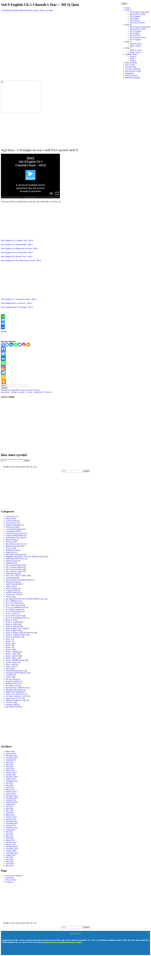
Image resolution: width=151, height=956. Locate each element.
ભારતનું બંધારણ (12, 679)
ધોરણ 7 (133, 59)
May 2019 (9, 866)
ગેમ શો (29, 10)
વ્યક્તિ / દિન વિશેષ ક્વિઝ (15, 694)
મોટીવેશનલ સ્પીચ (12, 683)
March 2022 (10, 815)
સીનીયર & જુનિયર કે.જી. (16, 700)
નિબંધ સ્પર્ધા (10, 667)
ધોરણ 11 (128, 42)
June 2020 (9, 859)
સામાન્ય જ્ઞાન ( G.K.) (14, 698)
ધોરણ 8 (133, 61)
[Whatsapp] (15, 345)
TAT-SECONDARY (133, 69)
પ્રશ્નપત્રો (9, 675)
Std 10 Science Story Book (140, 27)
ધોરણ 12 (128, 48)
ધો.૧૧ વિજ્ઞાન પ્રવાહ (13, 609)
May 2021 (9, 836)
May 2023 (9, 785)
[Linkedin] (11, 345)
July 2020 (9, 857)
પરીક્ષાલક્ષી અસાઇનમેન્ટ (15, 671)
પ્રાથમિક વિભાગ (131, 54)
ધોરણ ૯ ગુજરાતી (12, 656)
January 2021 (11, 844)
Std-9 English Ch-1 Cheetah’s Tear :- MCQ (17, 240)
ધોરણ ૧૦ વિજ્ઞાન (12, 631)
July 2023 (9, 783)
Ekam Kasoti (10, 527)
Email (3, 385)
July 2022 (9, 806)
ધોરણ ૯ (36, 10)
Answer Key (10, 516)
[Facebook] (75, 323)
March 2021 (10, 840)
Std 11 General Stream (14, 565)
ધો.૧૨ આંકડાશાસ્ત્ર (13, 612)
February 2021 (11, 842)
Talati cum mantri (12, 573)
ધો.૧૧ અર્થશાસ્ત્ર (12, 601)
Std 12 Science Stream (14, 571)
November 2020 (12, 849)
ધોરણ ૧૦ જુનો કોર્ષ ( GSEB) (16, 628)
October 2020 (11, 851)
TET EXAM (130, 65)
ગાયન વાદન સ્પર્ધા (12, 595)
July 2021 (9, 832)
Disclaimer (10, 878)
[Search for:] (12, 460)
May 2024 (9, 766)
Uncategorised (11, 578)
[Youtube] (12, 950)
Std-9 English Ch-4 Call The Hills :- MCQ (17, 252)
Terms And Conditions (14, 876)
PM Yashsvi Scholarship (15, 554)
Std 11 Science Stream (14, 567)
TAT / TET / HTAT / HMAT (16, 576)
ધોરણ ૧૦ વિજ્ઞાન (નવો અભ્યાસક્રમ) (20, 633)
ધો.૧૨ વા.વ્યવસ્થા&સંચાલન (16, 618)
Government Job (12, 531)
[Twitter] (7, 345)
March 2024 (10, 770)
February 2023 (11, 792)
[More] (28, 345)
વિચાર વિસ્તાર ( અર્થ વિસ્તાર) (17, 688)
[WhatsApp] (75, 316)
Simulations (129, 73)
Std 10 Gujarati (135, 31)
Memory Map (11, 540)
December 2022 (12, 796)
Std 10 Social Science (138, 37)
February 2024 (11, 773)
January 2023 (11, 794)
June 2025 (9, 762)
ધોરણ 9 (128, 10)
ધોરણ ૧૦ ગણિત (12, 624)
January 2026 (11, 754)
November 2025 (12, 758)
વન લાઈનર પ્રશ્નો (12, 686)
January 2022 (11, 819)
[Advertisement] (75, 130)
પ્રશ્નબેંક (8, 677)
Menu (124, 4)
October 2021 (11, 825)
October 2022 (11, 800)
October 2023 (11, 779)
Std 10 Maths (135, 33)
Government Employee (14, 529)
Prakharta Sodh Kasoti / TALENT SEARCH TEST (25, 557)
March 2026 (10, 751)
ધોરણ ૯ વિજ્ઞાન (11, 658)
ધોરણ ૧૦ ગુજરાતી (12, 626)
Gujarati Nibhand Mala (14, 535)
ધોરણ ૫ (9, 641)
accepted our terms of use (51, 942)
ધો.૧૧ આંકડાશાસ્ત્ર (13, 603)
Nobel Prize (10, 552)
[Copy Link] (3, 377)
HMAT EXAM (131, 63)
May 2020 (9, 861)
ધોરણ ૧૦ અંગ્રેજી (13, 622)
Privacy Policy (11, 880)
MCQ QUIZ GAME (137, 14)
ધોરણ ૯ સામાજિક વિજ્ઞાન (15, 660)
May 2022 (9, 811)
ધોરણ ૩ (9, 639)
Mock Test (10, 542)
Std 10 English (135, 40)
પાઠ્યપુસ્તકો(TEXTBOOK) (16, 673)
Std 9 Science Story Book (139, 12)
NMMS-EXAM (12, 550)
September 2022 (12, 802)
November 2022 (12, 798)
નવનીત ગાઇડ (11, 662)
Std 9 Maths (134, 18)
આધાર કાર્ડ (10, 586)
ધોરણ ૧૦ (9, 620)
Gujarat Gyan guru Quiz (15, 533)
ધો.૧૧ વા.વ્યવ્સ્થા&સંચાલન (16, 607)
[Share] (75, 327)
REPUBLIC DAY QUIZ (15, 559)
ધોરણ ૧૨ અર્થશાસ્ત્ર (13, 637)
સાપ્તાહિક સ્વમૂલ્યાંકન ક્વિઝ (17, 696)
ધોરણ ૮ (8, 647)
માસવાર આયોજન (13, 681)
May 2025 (9, 764)
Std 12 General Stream (14, 569)
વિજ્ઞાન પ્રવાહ (135, 46)
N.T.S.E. (9, 548)
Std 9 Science (135, 20)
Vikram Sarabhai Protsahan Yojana (18, 580)
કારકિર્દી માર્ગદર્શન (12, 593)
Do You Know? (11, 523)
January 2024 (11, 775)
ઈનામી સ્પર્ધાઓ (12, 590)
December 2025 (12, 756)
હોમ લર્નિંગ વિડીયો (13, 707)
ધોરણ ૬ (8, 643)
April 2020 (10, 863)
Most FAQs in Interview (15, 544)
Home (127, 8)
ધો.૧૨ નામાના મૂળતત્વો (14, 616)
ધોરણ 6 (133, 56)
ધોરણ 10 (128, 25)
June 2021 (9, 834)
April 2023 (10, 787)
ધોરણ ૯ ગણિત (11, 654)
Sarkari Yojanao (11, 561)
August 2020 (10, 855)
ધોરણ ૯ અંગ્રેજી (46, 10)
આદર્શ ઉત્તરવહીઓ (13, 584)
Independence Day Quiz (15, 538)
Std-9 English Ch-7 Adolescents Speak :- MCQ (18, 299)
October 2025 (11, 760)
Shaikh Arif (22, 10)
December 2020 (12, 847)
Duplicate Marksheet (13, 525)
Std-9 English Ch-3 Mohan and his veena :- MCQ (19, 248)
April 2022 (10, 813)
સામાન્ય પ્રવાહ (136, 44)
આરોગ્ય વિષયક (12, 588)
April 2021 (10, 838)
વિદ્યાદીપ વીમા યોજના (14, 690)
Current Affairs (11, 521)
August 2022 (10, 804)
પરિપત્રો (9, 669)
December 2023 (12, 777)
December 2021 (12, 821)
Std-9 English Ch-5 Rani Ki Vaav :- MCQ (16, 256)
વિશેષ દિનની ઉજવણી (14, 692)
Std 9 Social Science (137, 23)
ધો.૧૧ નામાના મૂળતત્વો (14, 605)
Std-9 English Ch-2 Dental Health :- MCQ (17, 244)
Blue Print (9, 519)
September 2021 (12, 828)
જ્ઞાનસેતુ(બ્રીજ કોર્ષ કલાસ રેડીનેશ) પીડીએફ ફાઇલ (25, 599)
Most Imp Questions (132, 78)
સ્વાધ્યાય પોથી (11, 705)
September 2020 (12, 853)
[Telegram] (75, 320)
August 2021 (10, 830)
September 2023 (12, 781)
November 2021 (12, 823)
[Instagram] (24, 345)
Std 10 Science (135, 35)
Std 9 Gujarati (135, 16)
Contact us (10, 882)
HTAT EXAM (130, 67)
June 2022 (9, 809)
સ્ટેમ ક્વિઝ (10, 702)
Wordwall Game (131, 75)
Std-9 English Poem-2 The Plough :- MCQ (17, 307)
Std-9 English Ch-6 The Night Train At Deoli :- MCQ (21, 260)
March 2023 (10, 790)
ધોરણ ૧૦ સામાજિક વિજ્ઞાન (16, 635)
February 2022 (11, 817)
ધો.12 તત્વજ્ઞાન (11, 614)
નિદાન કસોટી (11, 664)
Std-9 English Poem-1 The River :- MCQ (16, 303)
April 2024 (10, 768)
